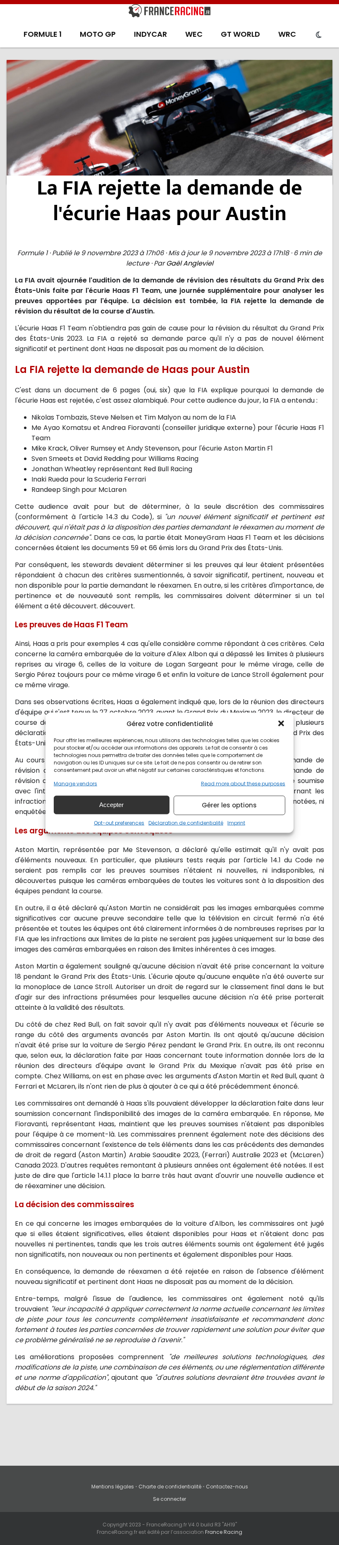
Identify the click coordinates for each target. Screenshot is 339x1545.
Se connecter (169, 1498)
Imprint (236, 822)
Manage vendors (75, 783)
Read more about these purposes (243, 783)
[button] (281, 723)
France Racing (223, 1532)
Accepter (111, 804)
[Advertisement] (169, 122)
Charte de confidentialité (169, 1486)
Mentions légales (112, 1486)
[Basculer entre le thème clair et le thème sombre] (319, 35)
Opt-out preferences (119, 822)
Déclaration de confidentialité (185, 822)
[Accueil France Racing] (169, 12)
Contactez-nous (227, 1486)
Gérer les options (229, 805)
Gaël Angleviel (189, 263)
